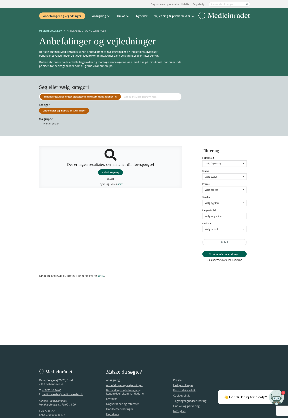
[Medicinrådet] (224, 16)
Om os (121, 16)
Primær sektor (51, 123)
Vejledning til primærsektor (172, 16)
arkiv (120, 184)
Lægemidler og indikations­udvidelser (64, 110)
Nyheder (142, 16)
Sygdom (206, 197)
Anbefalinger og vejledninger (62, 16)
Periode (206, 223)
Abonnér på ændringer (226, 254)
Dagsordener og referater (165, 4)
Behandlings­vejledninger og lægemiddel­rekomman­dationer (79, 96)
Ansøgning (99, 16)
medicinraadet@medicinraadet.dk (62, 394)
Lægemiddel (209, 210)
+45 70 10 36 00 (51, 390)
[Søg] (247, 4)
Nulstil (224, 242)
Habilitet (185, 4)
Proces (206, 183)
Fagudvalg (198, 4)
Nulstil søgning (110, 172)
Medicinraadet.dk (50, 31)
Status (205, 170)
